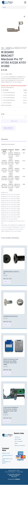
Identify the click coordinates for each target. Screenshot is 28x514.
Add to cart (14, 121)
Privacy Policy (20, 471)
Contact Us (17, 437)
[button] (24, 16)
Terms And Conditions (10, 471)
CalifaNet (17, 479)
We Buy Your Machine (20, 445)
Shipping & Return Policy (14, 470)
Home (2, 47)
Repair (16, 443)
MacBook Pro (9, 47)
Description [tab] (4, 139)
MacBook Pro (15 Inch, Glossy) (13, 82)
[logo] (7, 2)
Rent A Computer (19, 441)
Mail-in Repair (18, 439)
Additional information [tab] (8, 144)
